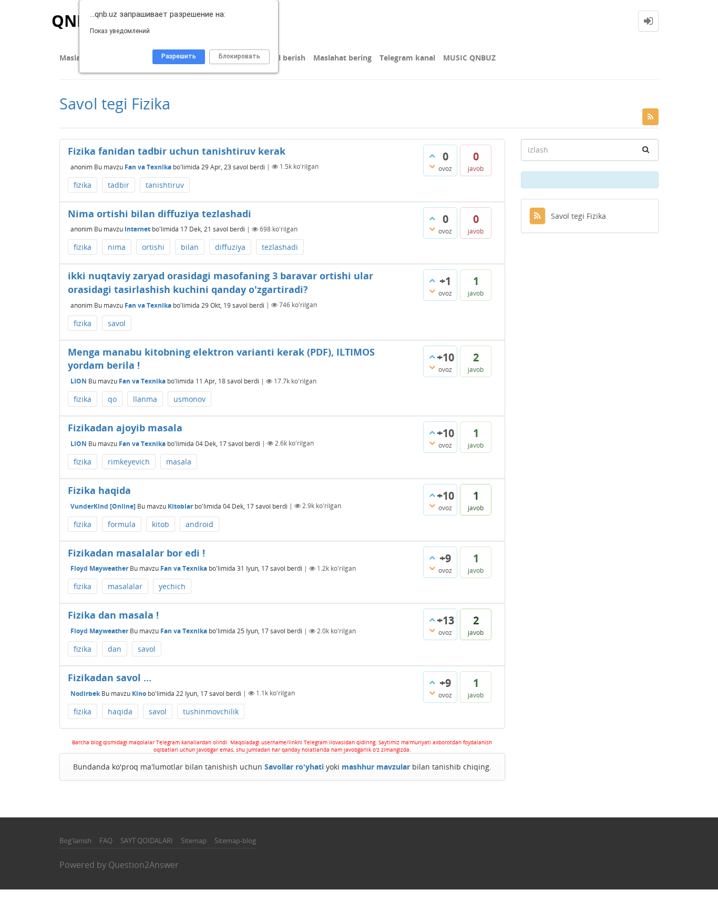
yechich (172, 586)
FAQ (105, 840)
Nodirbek (85, 693)
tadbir (118, 185)
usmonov (189, 399)
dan (114, 649)
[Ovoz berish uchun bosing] (432, 155)
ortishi (153, 247)
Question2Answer (143, 865)
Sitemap (194, 840)
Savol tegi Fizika (578, 216)
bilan (190, 247)
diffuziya (230, 247)
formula (122, 524)
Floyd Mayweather (99, 568)
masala (178, 462)
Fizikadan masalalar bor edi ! (136, 553)
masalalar (125, 586)
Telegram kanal (407, 58)
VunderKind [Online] (103, 505)
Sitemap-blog (235, 840)
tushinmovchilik (211, 711)
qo (112, 399)
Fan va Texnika (148, 166)
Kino (139, 693)
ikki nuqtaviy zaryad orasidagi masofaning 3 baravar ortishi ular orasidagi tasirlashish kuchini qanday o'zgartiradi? (220, 282)
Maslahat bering (342, 58)
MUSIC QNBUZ (469, 58)
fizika (82, 185)
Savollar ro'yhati (294, 767)
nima (117, 247)
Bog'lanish (75, 840)
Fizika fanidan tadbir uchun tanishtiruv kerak (176, 151)
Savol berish (283, 58)
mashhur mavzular (376, 767)
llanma (145, 399)
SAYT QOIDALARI (146, 840)
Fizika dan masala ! (113, 615)
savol (117, 323)
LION (78, 381)
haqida (120, 711)
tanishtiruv (165, 185)
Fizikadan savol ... (109, 677)
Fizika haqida (99, 490)
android (199, 524)
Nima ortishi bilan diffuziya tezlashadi (159, 213)
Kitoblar (180, 505)
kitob (160, 524)
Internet (137, 229)
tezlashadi (280, 247)
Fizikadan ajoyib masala (125, 427)
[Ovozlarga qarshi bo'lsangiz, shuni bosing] (432, 166)
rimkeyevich (129, 462)
